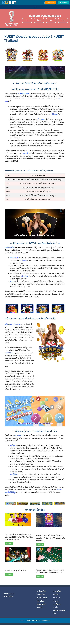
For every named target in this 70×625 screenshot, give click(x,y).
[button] (50, 2)
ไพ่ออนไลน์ (40, 601)
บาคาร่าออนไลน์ (42, 598)
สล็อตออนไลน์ (41, 604)
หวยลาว (55, 601)
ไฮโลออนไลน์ (41, 594)
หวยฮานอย (56, 598)
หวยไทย (55, 594)
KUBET (5, 594)
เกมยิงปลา (40, 607)
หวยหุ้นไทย (56, 604)
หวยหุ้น (55, 607)
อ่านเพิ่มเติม (9, 543)
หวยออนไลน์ (57, 591)
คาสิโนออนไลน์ (41, 591)
